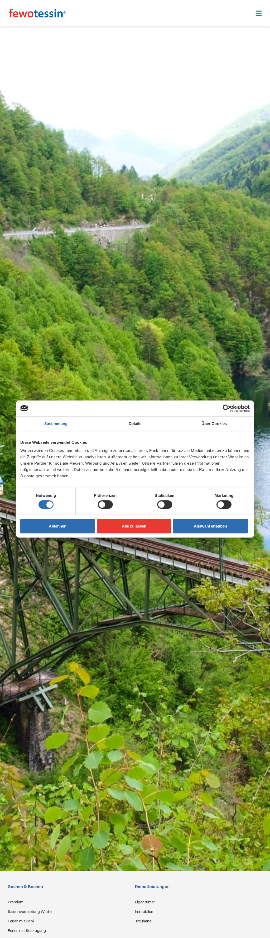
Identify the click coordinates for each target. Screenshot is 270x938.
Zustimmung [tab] (56, 423)
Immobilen (144, 911)
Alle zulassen (134, 526)
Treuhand (143, 920)
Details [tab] (135, 423)
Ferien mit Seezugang (27, 930)
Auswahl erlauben (210, 526)
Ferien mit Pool (21, 920)
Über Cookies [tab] (214, 423)
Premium (15, 901)
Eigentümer (145, 901)
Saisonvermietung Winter (30, 911)
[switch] (105, 504)
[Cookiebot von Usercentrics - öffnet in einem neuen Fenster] (227, 408)
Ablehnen (57, 526)
